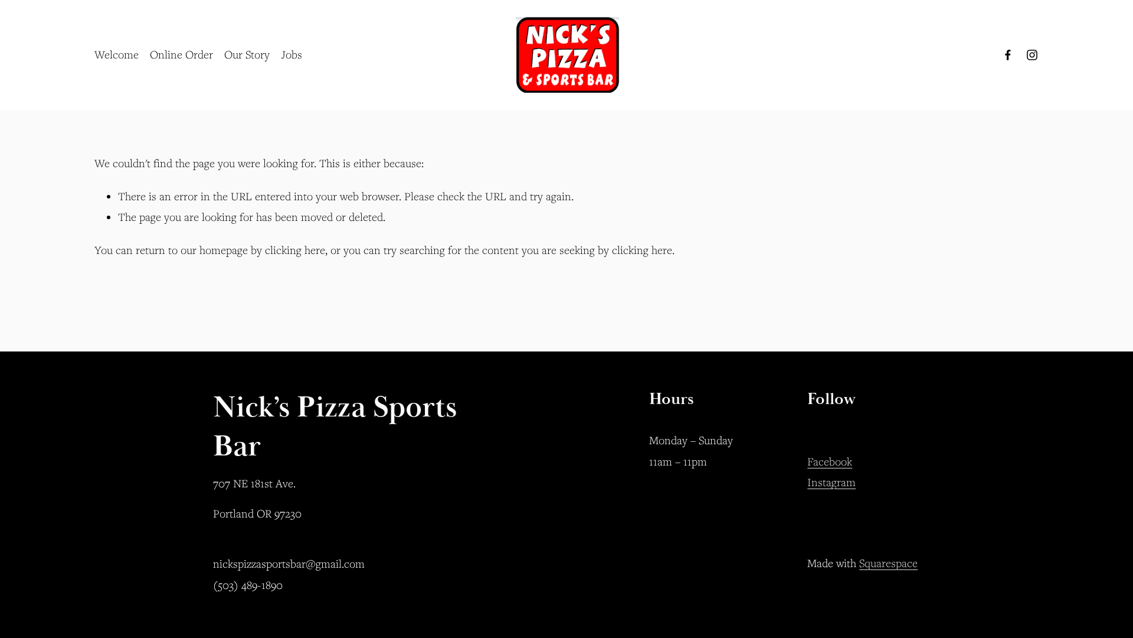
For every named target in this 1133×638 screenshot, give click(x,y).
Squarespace (888, 563)
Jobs (291, 54)
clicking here (295, 250)
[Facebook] (1007, 54)
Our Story (247, 54)
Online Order (181, 54)
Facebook (829, 461)
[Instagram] (1032, 54)
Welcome (116, 54)
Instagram (831, 482)
